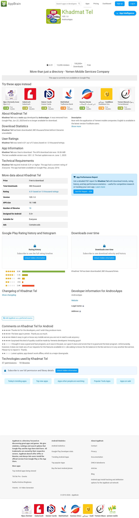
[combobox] (66, 4)
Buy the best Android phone (62, 468)
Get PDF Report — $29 (83, 191)
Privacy (94, 451)
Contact (94, 446)
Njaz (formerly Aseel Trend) (11, 102)
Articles (94, 468)
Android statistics (58, 446)
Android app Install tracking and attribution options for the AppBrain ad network (107, 481)
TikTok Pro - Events (19, 476)
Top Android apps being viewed (24, 471)
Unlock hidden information (35, 258)
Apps (87, 4)
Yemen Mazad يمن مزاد (126, 102)
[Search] (79, 4)
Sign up (120, 4)
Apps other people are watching (71, 381)
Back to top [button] (133, 495)
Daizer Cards (46, 102)
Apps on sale (125, 381)
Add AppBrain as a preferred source (18, 318)
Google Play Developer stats (62, 451)
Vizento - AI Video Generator (23, 488)
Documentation (97, 457)
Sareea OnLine (85, 102)
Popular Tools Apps (102, 381)
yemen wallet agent (112, 516)
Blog (92, 474)
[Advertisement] (69, 43)
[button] (104, 305)
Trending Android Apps (60, 457)
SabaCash (26, 102)
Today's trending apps (17, 381)
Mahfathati (65, 102)
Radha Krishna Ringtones (21, 482)
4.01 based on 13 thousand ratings (44, 191)
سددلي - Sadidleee (106, 102)
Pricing (96, 4)
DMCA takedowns (98, 463)
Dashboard (107, 4)
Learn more (100, 187)
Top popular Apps (58, 463)
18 (30, 208)
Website (74, 300)
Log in (132, 4)
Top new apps (42, 381)
